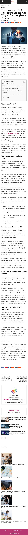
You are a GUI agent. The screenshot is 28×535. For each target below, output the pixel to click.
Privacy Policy (20, 530)
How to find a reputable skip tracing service (12, 91)
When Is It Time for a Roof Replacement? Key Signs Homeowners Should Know (13, 492)
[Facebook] (2, 23)
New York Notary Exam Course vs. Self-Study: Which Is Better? (13, 507)
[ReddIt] (12, 23)
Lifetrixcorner (5, 20)
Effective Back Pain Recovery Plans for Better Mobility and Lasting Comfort (13, 521)
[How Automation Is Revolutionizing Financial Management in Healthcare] (5, 426)
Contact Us (14, 530)
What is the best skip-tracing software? (13, 95)
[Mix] (19, 23)
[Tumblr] (16, 23)
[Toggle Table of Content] (23, 81)
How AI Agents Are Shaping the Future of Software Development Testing (17, 433)
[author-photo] (14, 393)
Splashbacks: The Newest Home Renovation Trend (6, 378)
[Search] (26, 2)
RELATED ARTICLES (14, 410)
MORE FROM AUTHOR (14, 412)
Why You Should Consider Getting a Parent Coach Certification (21, 379)
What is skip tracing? (8, 83)
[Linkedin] (9, 23)
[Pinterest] (6, 23)
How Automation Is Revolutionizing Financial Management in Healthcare (16, 426)
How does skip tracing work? (10, 88)
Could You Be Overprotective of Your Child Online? (12, 464)
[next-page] (5, 438)
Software (7, 5)
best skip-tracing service (14, 133)
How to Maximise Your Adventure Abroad (10, 477)
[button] (2, 2)
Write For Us (7, 530)
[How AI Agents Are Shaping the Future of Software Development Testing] (5, 433)
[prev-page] (2, 438)
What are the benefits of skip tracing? (13, 86)
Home (2, 5)
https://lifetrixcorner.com (14, 397)
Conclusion (6, 97)
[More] (22, 23)
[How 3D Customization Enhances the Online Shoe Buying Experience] (5, 419)
